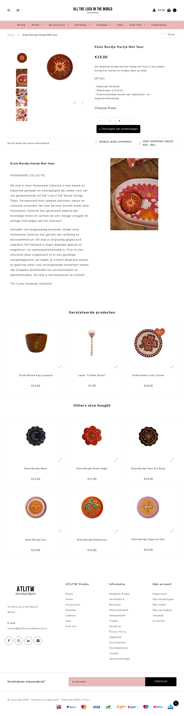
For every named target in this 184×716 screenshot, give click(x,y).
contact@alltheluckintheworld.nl (27, 628)
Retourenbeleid (118, 610)
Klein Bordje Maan (35, 468)
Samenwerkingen (119, 658)
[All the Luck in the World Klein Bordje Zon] (36, 507)
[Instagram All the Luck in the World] (19, 641)
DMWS (77, 699)
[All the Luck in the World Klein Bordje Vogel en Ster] (148, 507)
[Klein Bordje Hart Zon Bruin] (148, 436)
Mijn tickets (159, 604)
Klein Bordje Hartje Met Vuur (40, 35)
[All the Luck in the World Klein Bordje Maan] (36, 436)
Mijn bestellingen (163, 599)
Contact (114, 653)
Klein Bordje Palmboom (92, 539)
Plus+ (86, 699)
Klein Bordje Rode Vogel (92, 468)
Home (36, 24)
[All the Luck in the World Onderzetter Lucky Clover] (148, 343)
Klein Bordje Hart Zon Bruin (148, 468)
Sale (120, 24)
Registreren (160, 594)
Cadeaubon (159, 24)
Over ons (136, 24)
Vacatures (115, 626)
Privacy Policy (117, 631)
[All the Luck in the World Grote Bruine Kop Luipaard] (36, 343)
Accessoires (57, 24)
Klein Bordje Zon (35, 539)
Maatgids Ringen (119, 594)
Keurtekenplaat (118, 648)
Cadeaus (102, 24)
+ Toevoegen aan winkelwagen (118, 129)
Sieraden (81, 24)
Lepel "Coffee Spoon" (92, 375)
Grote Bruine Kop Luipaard (35, 375)
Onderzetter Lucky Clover (148, 375)
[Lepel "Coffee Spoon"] (92, 343)
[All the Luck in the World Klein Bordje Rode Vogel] (92, 436)
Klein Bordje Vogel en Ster (148, 539)
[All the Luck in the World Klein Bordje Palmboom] (92, 507)
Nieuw (21, 24)
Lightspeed (52, 699)
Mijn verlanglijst (162, 610)
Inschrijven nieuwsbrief (26, 682)
